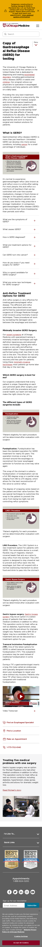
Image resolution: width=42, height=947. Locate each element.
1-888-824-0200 (21, 879)
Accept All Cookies (20, 943)
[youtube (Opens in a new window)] (32, 892)
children (6, 82)
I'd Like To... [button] (9, 834)
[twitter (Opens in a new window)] (15, 892)
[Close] (39, 910)
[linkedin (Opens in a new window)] (21, 892)
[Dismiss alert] (38, 11)
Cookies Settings (21, 936)
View (24, 15)
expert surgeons (13, 335)
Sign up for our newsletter (15, 901)
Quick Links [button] (9, 842)
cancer (24, 144)
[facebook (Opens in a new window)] (9, 892)
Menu (36, 42)
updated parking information (23, 16)
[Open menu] (37, 26)
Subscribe (31, 905)
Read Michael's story (12, 790)
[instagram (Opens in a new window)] (27, 892)
